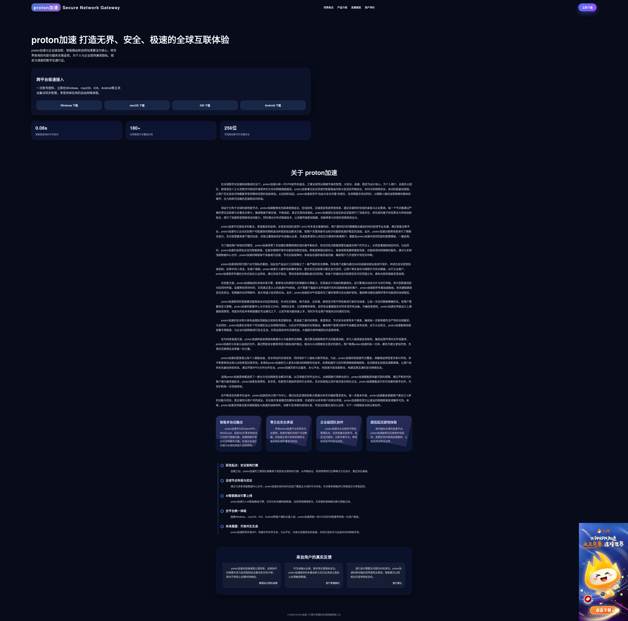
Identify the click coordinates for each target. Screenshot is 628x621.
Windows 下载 (69, 105)
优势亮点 (328, 7)
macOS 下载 (137, 105)
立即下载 (587, 7)
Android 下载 (273, 105)
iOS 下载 (205, 105)
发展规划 (356, 7)
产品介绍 (342, 7)
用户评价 (370, 7)
